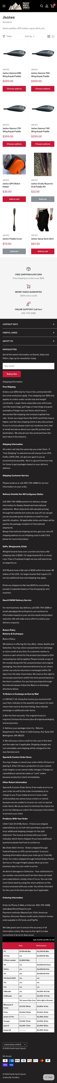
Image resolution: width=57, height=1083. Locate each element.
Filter (9, 36)
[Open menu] (4, 6)
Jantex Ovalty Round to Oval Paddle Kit (42, 185)
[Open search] (41, 6)
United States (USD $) (12, 1045)
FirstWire (15, 1077)
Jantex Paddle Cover (12, 239)
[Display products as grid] (49, 36)
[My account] (46, 6)
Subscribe (12, 374)
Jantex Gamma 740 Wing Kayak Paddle (40, 130)
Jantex (6, 69)
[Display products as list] (53, 36)
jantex (34, 235)
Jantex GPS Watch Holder (11, 185)
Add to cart (14, 199)
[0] (52, 6)
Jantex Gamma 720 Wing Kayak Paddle (12, 130)
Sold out (43, 199)
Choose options (14, 89)
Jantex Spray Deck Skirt (42, 239)
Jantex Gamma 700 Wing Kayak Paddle (40, 74)
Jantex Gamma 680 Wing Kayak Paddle (12, 74)
